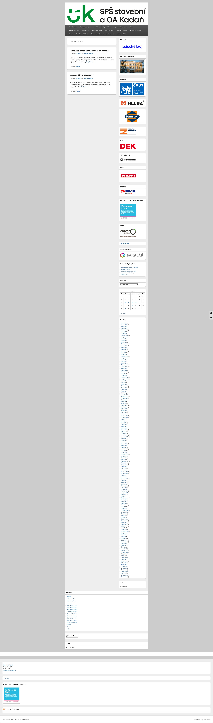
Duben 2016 (124, 524)
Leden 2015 (124, 549)
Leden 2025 (124, 354)
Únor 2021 (123, 431)
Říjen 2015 (123, 535)
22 (132, 305)
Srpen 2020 (124, 442)
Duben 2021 (124, 428)
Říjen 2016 (123, 514)
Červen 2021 (124, 424)
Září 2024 (123, 361)
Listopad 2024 (124, 358)
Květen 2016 (124, 522)
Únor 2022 (123, 412)
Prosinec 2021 (124, 415)
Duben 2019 (124, 466)
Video (68, 629)
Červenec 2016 (124, 519)
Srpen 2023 (124, 384)
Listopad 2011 (124, 575)
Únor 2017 (123, 507)
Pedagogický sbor (97, 30)
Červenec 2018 (124, 479)
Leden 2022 (124, 414)
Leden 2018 (124, 489)
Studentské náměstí (74, 30)
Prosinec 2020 (124, 435)
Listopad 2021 (124, 417)
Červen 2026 (124, 324)
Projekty (71, 34)
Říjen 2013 (123, 570)
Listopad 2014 (124, 552)
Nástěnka (7, 678)
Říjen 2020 (123, 438)
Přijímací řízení (107, 27)
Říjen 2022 (123, 400)
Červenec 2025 (124, 344)
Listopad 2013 (124, 568)
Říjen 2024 (123, 359)
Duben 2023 (124, 389)
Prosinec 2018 (124, 472)
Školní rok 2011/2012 (72, 605)
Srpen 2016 (124, 517)
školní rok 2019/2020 (72, 622)
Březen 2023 (124, 391)
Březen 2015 (124, 545)
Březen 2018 (124, 486)
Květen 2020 (124, 445)
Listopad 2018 (124, 473)
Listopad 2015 (124, 533)
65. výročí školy (96, 27)
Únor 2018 (123, 487)
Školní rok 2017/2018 (72, 618)
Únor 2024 (123, 374)
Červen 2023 (124, 386)
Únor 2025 (123, 352)
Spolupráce (69, 626)
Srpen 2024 (124, 363)
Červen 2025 (124, 345)
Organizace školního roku (120, 27)
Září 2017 (123, 496)
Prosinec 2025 (124, 335)
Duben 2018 (124, 484)
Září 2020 (123, 440)
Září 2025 (123, 340)
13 (125, 302)
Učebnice (85, 34)
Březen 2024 (124, 372)
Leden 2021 (124, 433)
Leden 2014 (124, 566)
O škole (132, 27)
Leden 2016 (124, 529)
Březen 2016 (124, 526)
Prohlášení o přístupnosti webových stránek (102, 34)
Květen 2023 (124, 387)
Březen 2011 (124, 577)
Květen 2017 (124, 501)
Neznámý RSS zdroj (12, 709)
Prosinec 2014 (124, 550)
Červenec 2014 (124, 557)
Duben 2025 (124, 349)
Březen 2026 (124, 330)
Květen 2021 (124, 426)
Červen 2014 (124, 559)
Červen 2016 (124, 521)
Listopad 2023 (124, 379)
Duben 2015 (124, 543)
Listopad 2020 (124, 437)
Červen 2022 (124, 405)
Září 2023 (123, 382)
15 (132, 302)
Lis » (124, 313)
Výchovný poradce (109, 30)
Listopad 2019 (124, 456)
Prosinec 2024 (124, 356)
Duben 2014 (124, 563)
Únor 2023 (123, 393)
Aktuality (78, 66)
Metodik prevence (122, 30)
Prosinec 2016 (124, 510)
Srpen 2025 (124, 342)
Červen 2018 (124, 480)
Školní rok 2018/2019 (72, 620)
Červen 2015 (124, 540)
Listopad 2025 (124, 337)
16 (135, 302)
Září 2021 (123, 421)
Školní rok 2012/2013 (72, 607)
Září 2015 (123, 536)
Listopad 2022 (124, 398)
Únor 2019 (123, 468)
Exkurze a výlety (71, 598)
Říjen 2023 (123, 380)
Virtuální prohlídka (122, 34)
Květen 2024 (124, 368)
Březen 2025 (124, 351)
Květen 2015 (124, 542)
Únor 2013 (123, 573)
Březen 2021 (124, 430)
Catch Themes (207, 719)
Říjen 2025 (123, 338)
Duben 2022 (124, 409)
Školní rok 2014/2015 (72, 611)
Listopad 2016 (124, 512)
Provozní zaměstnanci (135, 30)
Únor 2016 (123, 528)
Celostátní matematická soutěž (128, 271)
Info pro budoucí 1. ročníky (127, 273)
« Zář (121, 313)
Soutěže (78, 34)
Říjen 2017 (123, 494)
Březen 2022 (124, 410)
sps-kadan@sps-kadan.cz (9, 670)
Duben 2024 (124, 370)
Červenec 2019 (124, 461)
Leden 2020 (124, 452)
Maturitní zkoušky (84, 27)
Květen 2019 (124, 465)
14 (128, 302)
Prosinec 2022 (124, 396)
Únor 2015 (123, 547)
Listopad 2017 (124, 493)
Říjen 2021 (123, 419)
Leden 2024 (124, 375)
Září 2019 (123, 459)
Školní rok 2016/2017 (72, 616)
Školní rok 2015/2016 (72, 614)
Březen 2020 (124, 449)
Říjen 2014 (123, 554)
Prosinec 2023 (124, 377)
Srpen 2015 (124, 538)
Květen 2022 (124, 407)
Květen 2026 (124, 326)
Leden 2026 (124, 333)
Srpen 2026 (124, 323)
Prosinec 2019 (124, 454)
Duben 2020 (124, 447)
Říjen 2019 (123, 458)
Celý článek (90, 62)
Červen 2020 (124, 444)
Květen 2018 (124, 482)
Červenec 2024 (124, 365)
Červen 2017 (124, 500)
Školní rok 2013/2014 (72, 609)
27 (125, 308)
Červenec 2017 (124, 498)
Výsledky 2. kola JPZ (126, 269)
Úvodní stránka (73, 27)
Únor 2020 (123, 450)
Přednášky (69, 603)
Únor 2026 (123, 331)
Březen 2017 (124, 505)
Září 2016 (123, 515)
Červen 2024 (124, 366)
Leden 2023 (124, 394)
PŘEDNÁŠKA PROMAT (81, 75)
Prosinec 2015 (124, 531)
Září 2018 (123, 477)
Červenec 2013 (124, 571)
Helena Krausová (88, 53)
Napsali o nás (85, 30)
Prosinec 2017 (124, 491)
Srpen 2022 (124, 403)
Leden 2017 (124, 508)
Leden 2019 (124, 470)
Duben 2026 (124, 328)
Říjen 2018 (123, 475)
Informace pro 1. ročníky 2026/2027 (129, 267)
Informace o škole (71, 601)
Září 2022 (123, 402)
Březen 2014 (124, 564)
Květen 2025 (124, 347)
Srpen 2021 (124, 422)
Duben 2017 (124, 503)
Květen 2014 (124, 561)
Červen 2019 (124, 463)
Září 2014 (123, 556)
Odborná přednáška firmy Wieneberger (89, 50)
